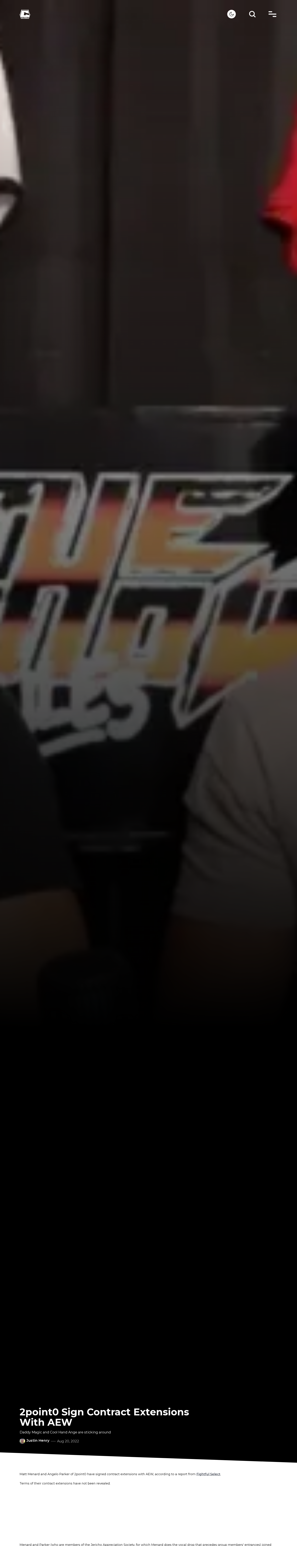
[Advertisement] (148, 1514)
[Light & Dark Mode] (231, 14)
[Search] (252, 14)
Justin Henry (38, 1440)
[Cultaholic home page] (123, 14)
